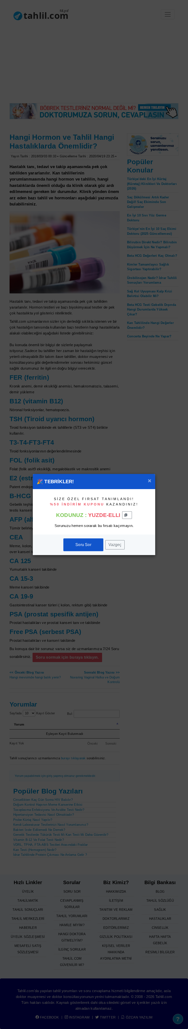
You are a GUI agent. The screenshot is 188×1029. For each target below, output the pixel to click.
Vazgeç (114, 545)
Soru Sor (83, 545)
